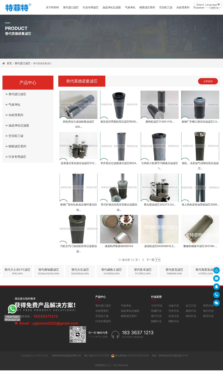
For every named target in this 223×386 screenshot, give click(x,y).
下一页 (150, 259)
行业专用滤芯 (90, 7)
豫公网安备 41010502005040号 (131, 355)
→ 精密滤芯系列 (15, 146)
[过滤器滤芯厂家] (17, 7)
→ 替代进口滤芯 (15, 94)
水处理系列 (182, 7)
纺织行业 (191, 316)
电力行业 (208, 310)
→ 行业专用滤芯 (15, 156)
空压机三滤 (165, 7)
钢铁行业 (173, 321)
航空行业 (208, 316)
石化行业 (173, 316)
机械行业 (156, 310)
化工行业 (191, 305)
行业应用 (198, 7)
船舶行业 (156, 321)
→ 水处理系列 (14, 115)
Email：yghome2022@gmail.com (48, 323)
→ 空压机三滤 (14, 136)
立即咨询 (208, 81)
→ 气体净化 (12, 104)
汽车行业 (173, 310)
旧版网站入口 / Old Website (111, 365)
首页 (9, 63)
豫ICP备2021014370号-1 (97, 355)
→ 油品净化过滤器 (17, 125)
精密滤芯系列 (147, 7)
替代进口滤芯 (71, 7)
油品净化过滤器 (112, 7)
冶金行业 (173, 305)
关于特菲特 (52, 7)
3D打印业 (156, 305)
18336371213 (45, 316)
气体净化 (130, 7)
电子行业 (156, 316)
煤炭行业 (191, 310)
